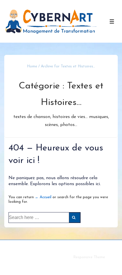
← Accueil (43, 197)
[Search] (74, 217)
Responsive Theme (89, 257)
